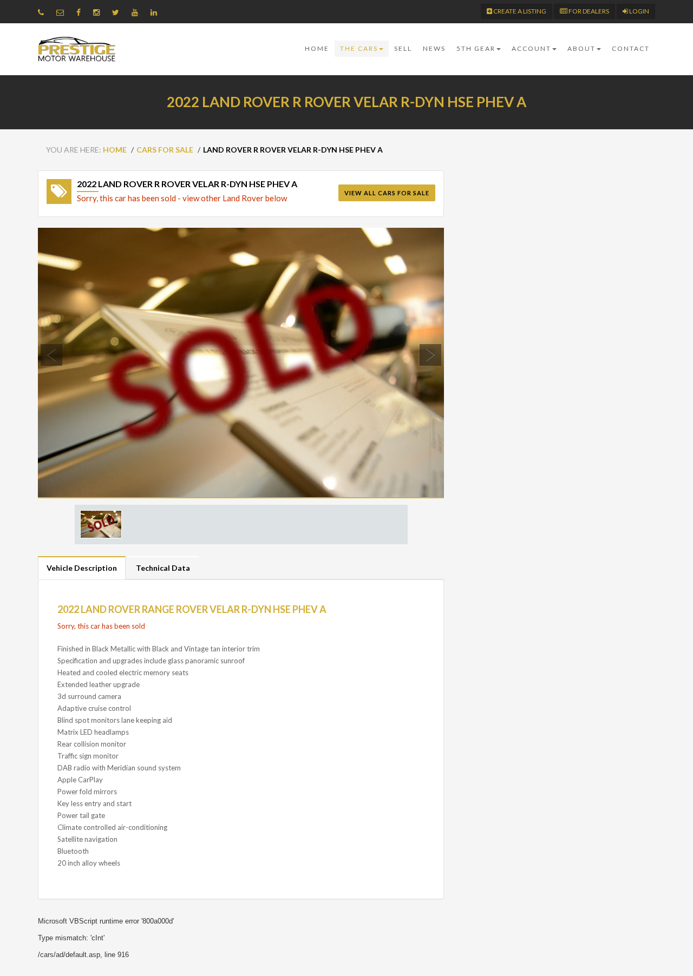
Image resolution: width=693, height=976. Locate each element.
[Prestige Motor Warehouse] (76, 49)
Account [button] (531, 48)
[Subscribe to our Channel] (137, 12)
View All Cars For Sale (386, 192)
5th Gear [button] (475, 48)
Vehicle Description (82, 567)
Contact (631, 48)
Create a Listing (519, 11)
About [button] (581, 48)
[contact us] (43, 12)
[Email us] (62, 12)
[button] (68, 363)
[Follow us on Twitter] (118, 12)
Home (317, 48)
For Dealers (588, 11)
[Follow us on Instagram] (99, 12)
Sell (403, 48)
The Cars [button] (359, 48)
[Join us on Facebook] (81, 12)
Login (638, 11)
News (434, 48)
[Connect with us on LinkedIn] (156, 12)
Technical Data (163, 567)
